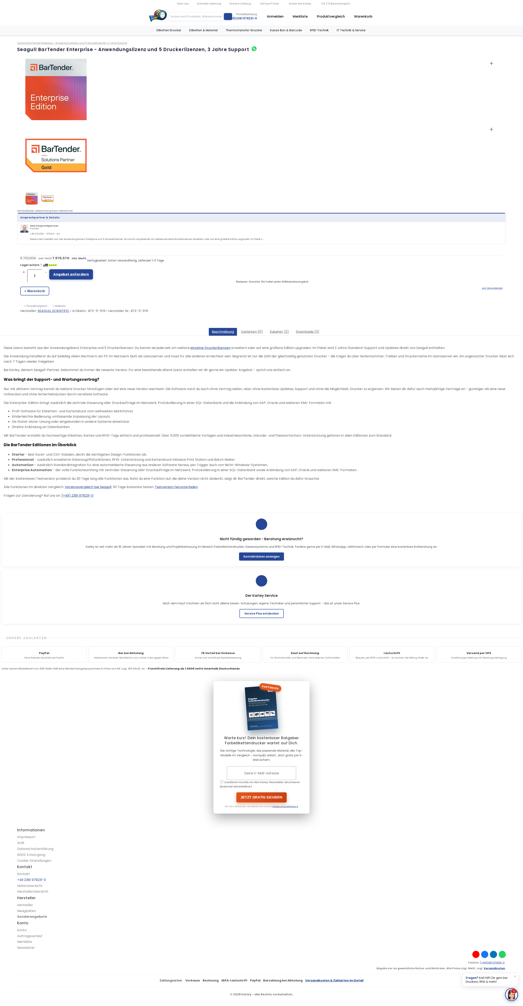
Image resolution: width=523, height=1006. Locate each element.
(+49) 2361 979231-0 (77, 495)
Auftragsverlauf (29, 936)
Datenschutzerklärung (285, 806)
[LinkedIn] (493, 954)
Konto (22, 930)
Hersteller (25, 905)
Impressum (26, 837)
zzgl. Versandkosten (492, 288)
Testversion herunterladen (176, 487)
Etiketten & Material (203, 30)
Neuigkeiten (26, 911)
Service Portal (269, 4)
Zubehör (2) (279, 331)
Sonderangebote (32, 916)
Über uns (183, 4)
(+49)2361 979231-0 (492, 962)
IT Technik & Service (351, 30)
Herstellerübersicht (32, 891)
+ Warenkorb (34, 291)
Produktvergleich (331, 16)
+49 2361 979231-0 (31, 879)
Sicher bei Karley (300, 4)
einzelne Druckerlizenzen (210, 347)
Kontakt (23, 874)
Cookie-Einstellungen (34, 860)
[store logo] (158, 16)
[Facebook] (484, 954)
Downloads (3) (307, 331)
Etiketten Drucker (168, 30)
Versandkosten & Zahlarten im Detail (334, 980)
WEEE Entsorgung (31, 854)
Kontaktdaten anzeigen (261, 556)
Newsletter (26, 947)
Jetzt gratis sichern (262, 797)
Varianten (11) (252, 331)
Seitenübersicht (29, 885)
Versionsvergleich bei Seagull (88, 487)
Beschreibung (223, 331)
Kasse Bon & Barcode (286, 30)
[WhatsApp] (502, 954)
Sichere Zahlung (240, 4)
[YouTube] (475, 954)
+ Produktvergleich (35, 306)
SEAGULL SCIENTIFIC (53, 311)
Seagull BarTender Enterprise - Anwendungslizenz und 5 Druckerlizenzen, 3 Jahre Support (72, 43)
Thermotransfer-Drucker (244, 30)
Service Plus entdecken (261, 613)
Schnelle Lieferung (209, 4)
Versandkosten (494, 968)
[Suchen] (228, 16)
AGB (20, 843)
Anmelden (275, 16)
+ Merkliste (59, 306)
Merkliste (300, 16)
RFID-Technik (319, 30)
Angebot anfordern (71, 274)
